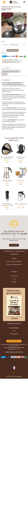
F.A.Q (14, 279)
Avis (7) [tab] (4, 74)
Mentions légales (14, 328)
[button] (4, 2)
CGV (14, 331)
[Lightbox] (25, 14)
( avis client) (8, 9)
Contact (14, 282)
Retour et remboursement (14, 264)
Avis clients (14, 276)
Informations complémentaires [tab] (11, 71)
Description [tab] (6, 68)
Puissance (5, 44)
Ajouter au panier (13, 50)
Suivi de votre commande (14, 261)
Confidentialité (14, 334)
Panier (14, 258)
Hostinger (18, 349)
